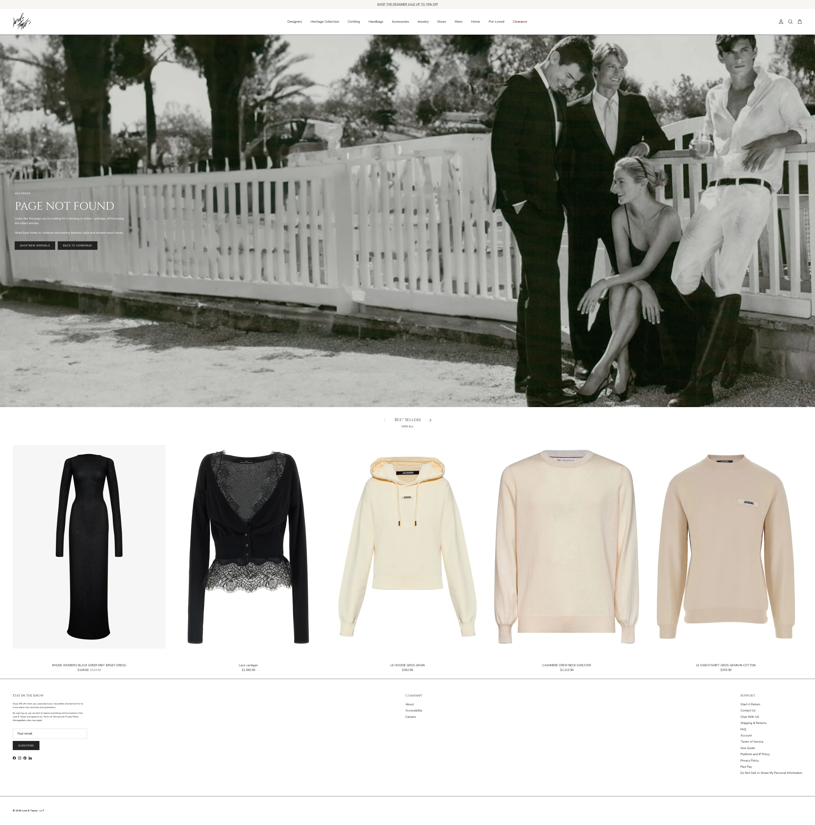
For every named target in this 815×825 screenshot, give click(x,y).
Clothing (354, 22)
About (409, 704)
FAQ (743, 729)
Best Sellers (408, 420)
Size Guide (748, 748)
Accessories (400, 22)
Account (746, 736)
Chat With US (750, 717)
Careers (410, 717)
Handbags (375, 22)
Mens (458, 22)
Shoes (441, 22)
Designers (294, 22)
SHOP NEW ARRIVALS (35, 245)
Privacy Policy (750, 761)
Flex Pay (746, 767)
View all (407, 426)
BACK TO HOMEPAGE (77, 245)
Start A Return (750, 704)
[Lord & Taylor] (22, 22)
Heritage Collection (325, 22)
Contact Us (748, 710)
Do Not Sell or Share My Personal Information (771, 773)
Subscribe (26, 745)
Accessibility (413, 710)
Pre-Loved (496, 22)
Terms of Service (752, 742)
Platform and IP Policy (755, 754)
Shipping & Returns (754, 723)
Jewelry (423, 22)
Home (475, 22)
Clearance (520, 22)
